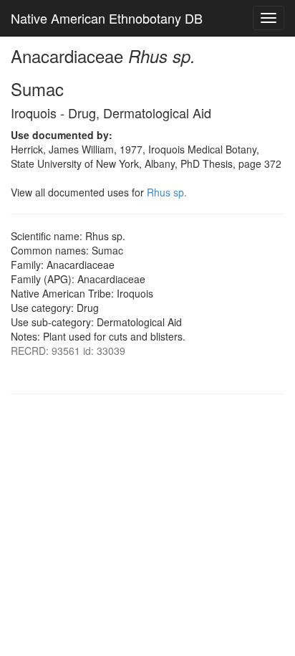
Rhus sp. (167, 192)
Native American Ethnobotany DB (107, 18)
